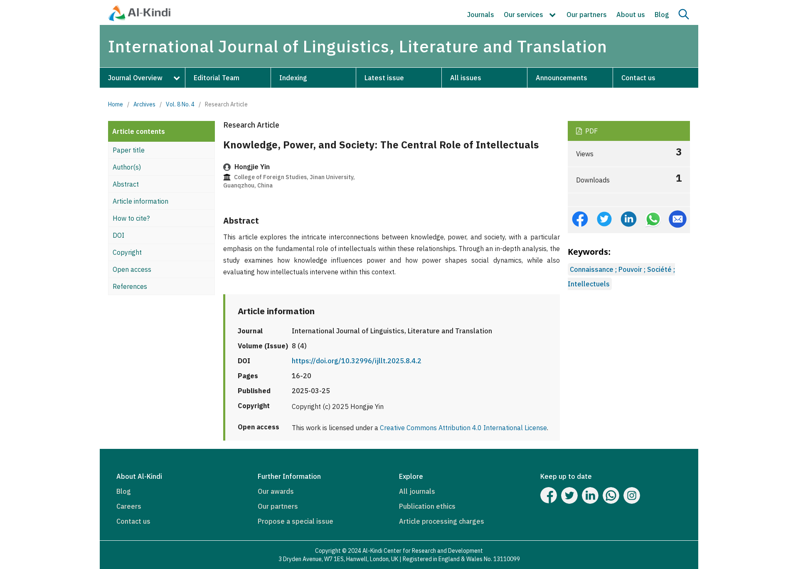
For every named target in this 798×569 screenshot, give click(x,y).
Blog (662, 14)
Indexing (293, 78)
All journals (417, 491)
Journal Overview (135, 78)
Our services (524, 14)
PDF (591, 131)
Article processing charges (441, 521)
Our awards (276, 491)
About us (630, 14)
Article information (140, 201)
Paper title (129, 150)
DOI (118, 235)
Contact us (638, 78)
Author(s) (127, 167)
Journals (480, 14)
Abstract (126, 184)
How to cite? (131, 218)
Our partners (586, 14)
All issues (465, 78)
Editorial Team (216, 78)
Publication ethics (427, 506)
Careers (128, 506)
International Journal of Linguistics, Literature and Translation (357, 46)
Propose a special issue (295, 521)
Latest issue (384, 78)
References (130, 286)
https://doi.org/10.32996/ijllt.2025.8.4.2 (356, 360)
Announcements (561, 78)
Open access (132, 269)
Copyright (127, 252)
